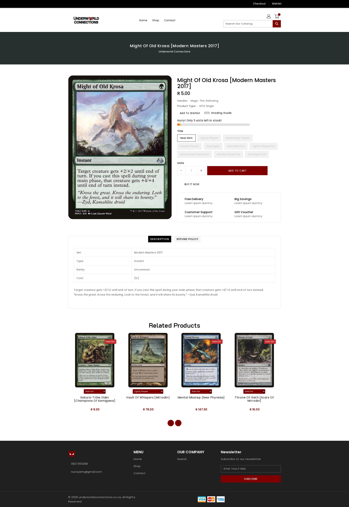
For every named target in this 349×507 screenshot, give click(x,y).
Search (182, 459)
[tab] (159, 239)
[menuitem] (143, 20)
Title (180, 131)
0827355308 (79, 464)
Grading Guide (221, 113)
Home (138, 459)
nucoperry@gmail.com (86, 472)
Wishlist (277, 3)
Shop (137, 466)
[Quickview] (74, 410)
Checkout (259, 3)
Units (180, 163)
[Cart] (277, 16)
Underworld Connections (174, 51)
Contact (139, 473)
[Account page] (269, 16)
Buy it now (191, 184)
